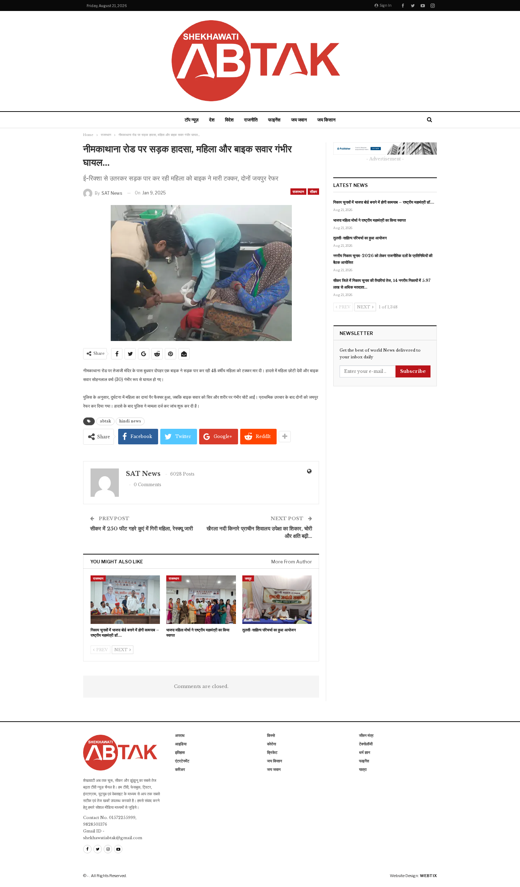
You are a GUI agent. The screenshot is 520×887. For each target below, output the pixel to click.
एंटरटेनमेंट (182, 760)
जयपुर (248, 578)
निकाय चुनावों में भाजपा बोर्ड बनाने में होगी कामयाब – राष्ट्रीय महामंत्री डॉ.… (383, 202)
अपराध (180, 735)
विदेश (229, 120)
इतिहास (180, 752)
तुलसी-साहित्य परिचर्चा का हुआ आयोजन (360, 237)
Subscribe (413, 371)
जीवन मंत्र (366, 735)
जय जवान (299, 120)
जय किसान (326, 120)
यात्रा (362, 769)
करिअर (180, 769)
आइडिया (180, 743)
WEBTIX (428, 875)
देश (211, 120)
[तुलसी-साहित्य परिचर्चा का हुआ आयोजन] (277, 599)
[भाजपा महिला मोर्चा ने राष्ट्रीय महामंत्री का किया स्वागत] (201, 599)
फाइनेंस (274, 120)
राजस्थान (298, 191)
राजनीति (251, 120)
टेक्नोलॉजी (365, 743)
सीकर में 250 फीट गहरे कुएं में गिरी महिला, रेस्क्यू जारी (141, 528)
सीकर (313, 191)
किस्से (271, 735)
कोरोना (271, 743)
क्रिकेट (272, 752)
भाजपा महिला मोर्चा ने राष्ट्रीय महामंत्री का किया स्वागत (369, 220)
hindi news (130, 421)
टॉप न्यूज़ (191, 120)
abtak (105, 421)
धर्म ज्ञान (364, 752)
